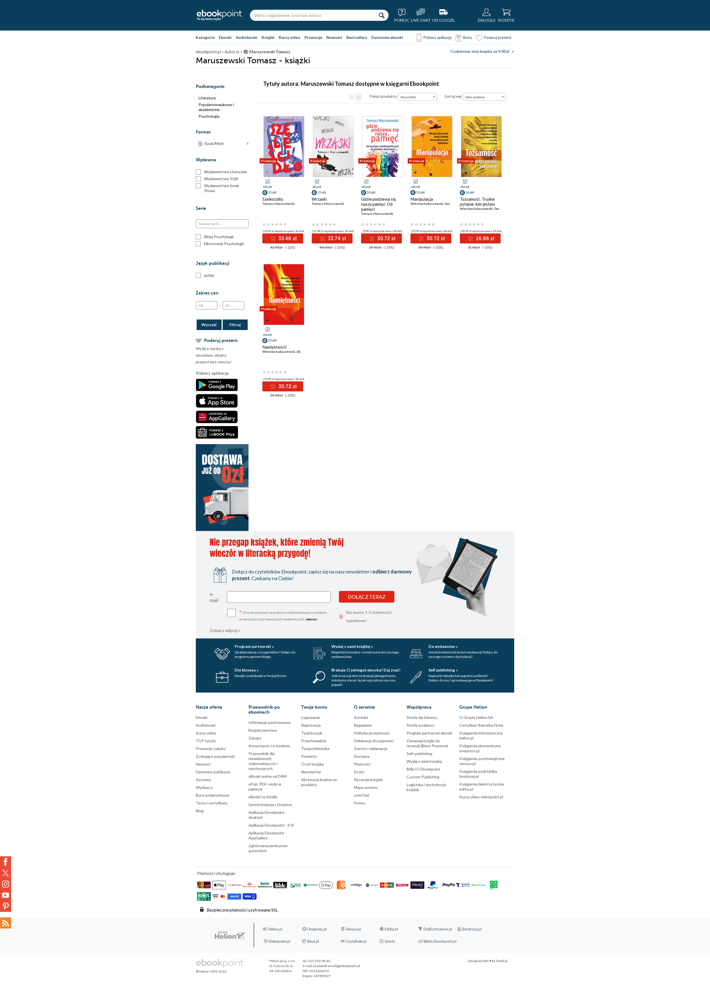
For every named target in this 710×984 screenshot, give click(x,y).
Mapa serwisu (366, 787)
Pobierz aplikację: (213, 373)
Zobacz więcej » (225, 630)
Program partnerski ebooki (429, 733)
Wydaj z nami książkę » (352, 646)
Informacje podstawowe (269, 722)
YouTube (5, 895)
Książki (268, 37)
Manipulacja (421, 199)
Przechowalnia (313, 740)
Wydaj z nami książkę (424, 761)
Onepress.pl (317, 929)
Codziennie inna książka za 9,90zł (479, 51)
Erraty (359, 771)
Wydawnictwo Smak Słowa (221, 188)
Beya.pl (313, 941)
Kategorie (205, 37)
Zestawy (203, 779)
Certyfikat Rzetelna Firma (481, 725)
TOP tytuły (206, 740)
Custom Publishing (423, 776)
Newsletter (311, 771)
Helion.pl (275, 929)
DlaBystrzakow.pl (438, 929)
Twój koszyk (311, 733)
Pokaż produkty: (383, 96)
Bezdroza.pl (471, 929)
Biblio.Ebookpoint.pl (440, 941)
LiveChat (361, 795)
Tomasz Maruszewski (278, 204)
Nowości (334, 37)
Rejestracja (311, 725)
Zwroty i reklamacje (370, 748)
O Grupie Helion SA (476, 717)
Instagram (5, 884)
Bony (467, 37)
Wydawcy (204, 787)
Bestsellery (356, 37)
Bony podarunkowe (212, 795)
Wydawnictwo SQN (221, 178)
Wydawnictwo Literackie (225, 171)
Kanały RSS (5, 922)
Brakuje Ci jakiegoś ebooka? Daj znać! (365, 670)
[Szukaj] (382, 15)
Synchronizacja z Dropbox (270, 804)
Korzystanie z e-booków (269, 745)
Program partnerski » (254, 646)
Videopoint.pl (279, 941)
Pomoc (360, 803)
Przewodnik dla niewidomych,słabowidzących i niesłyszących (263, 761)
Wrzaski (319, 199)
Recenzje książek (368, 779)
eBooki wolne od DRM (267, 776)
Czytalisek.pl (356, 941)
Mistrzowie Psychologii (224, 243)
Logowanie (310, 717)
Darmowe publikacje (213, 771)
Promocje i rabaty (211, 748)
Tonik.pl (501, 961)
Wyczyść (209, 324)
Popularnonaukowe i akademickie (216, 107)
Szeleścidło (272, 199)
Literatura (207, 97)
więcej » (312, 619)
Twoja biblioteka (315, 748)
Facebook (5, 861)
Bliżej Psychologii (219, 236)
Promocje (313, 37)
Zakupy (254, 738)
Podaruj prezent (497, 37)
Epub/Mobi (226, 143)
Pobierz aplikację (437, 37)
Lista (351, 97)
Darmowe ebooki (387, 37)
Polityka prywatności (372, 733)
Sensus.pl (353, 929)
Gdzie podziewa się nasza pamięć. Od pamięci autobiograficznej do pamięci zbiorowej (380, 209)
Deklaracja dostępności (374, 740)
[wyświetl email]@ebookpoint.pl (336, 966)
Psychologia (209, 116)
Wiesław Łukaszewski (426, 204)
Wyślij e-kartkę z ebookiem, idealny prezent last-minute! (214, 355)
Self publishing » (443, 670)
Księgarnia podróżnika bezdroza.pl (478, 774)
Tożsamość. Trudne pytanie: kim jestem (477, 202)
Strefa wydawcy (420, 725)
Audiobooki (246, 37)
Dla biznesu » (246, 670)
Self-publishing (419, 753)
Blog (200, 810)
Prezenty (309, 756)
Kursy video (289, 37)
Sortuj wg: (453, 96)
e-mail (214, 597)
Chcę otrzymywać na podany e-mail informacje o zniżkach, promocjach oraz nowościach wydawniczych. (283, 615)
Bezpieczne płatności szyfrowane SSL (242, 909)
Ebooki (225, 37)
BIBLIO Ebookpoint (423, 769)
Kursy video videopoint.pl (481, 796)
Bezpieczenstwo (262, 730)
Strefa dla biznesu (422, 717)
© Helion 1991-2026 (211, 971)
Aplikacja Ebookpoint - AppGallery (267, 835)
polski (209, 275)
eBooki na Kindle (262, 796)
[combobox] (417, 97)
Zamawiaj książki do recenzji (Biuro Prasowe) (427, 743)
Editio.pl (391, 929)
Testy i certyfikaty (211, 803)
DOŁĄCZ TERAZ (367, 597)
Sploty (390, 941)
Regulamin (363, 725)
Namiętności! (274, 346)
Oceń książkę (312, 764)
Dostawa (361, 756)
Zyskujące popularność (215, 756)
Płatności (362, 764)
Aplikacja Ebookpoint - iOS (271, 825)
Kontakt (361, 717)
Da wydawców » (443, 646)
